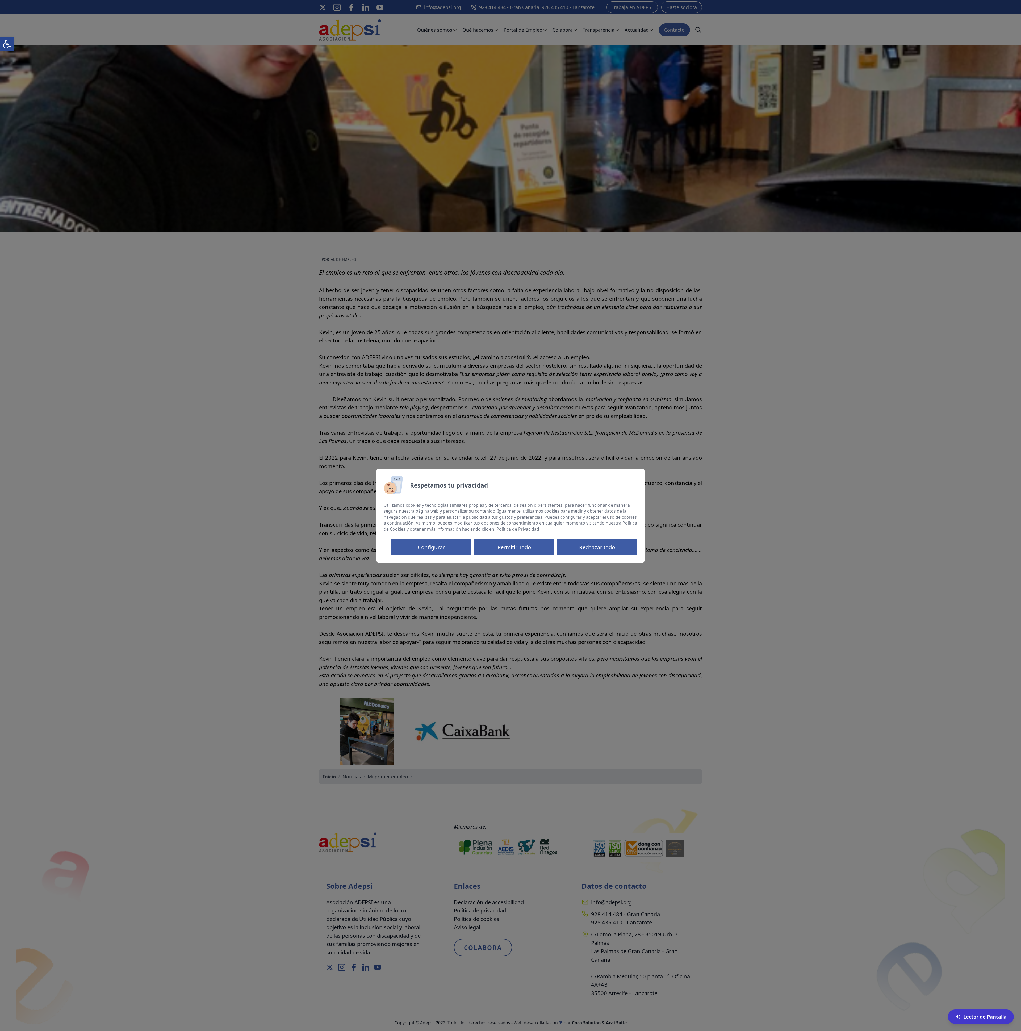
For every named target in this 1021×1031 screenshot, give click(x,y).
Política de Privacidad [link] (517, 529)
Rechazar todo (597, 547)
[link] (7, 44)
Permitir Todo (514, 547)
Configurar (431, 547)
